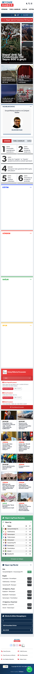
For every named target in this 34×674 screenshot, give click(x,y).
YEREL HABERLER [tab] (18, 141)
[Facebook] (11, 645)
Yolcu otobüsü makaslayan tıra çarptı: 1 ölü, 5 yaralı (11, 179)
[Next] (23, 645)
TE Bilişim (21, 671)
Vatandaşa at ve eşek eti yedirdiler (28, 179)
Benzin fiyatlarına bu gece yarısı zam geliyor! (8, 468)
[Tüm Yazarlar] (31, 106)
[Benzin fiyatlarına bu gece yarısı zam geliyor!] (9, 458)
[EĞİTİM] (31, 187)
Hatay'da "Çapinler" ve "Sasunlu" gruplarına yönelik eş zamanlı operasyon (20, 160)
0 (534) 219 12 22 (8, 397)
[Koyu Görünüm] (27, 3)
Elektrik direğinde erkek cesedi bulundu (28, 150)
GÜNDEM (4, 9)
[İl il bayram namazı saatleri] (25, 458)
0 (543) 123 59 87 (8, 388)
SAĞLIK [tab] (29, 141)
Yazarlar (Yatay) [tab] (8, 106)
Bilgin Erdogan (17, 130)
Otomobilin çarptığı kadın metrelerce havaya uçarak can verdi (10, 150)
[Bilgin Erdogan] (17, 122)
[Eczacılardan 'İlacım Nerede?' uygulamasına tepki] (9, 497)
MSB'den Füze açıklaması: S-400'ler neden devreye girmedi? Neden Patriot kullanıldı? (25, 508)
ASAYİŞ (8, 146)
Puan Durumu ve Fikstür (9, 655)
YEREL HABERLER (14, 9)
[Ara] (29, 3)
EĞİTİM (31, 9)
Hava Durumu (6, 651)
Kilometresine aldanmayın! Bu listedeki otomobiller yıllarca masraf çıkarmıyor (25, 426)
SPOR (4, 325)
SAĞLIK (24, 9)
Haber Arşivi (23, 659)
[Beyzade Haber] (7, 3)
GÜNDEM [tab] (7, 141)
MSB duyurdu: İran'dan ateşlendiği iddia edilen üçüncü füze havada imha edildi (8, 487)
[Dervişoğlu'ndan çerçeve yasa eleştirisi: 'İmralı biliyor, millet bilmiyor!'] (9, 436)
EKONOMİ (10, 167)
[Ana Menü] (31, 3)
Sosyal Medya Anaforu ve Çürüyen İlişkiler (17, 111)
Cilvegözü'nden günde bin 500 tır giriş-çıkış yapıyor (20, 169)
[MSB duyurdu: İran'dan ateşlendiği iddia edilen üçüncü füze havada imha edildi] (9, 476)
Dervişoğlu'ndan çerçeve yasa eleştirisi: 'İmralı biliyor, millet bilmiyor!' (7, 446)
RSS (6, 666)
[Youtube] (20, 645)
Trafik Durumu (23, 651)
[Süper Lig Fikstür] (31, 565)
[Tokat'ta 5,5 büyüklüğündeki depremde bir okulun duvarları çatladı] (25, 476)
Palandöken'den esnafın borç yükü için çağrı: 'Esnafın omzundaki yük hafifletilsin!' (8, 426)
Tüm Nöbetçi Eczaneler (18, 407)
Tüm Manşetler (24, 655)
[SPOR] (31, 325)
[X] (14, 645)
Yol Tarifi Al (18, 388)
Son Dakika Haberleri (8, 659)
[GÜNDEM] (31, 233)
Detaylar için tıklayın (17, 559)
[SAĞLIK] (31, 279)
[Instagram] (17, 645)
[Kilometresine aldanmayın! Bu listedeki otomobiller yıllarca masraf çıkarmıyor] (25, 415)
